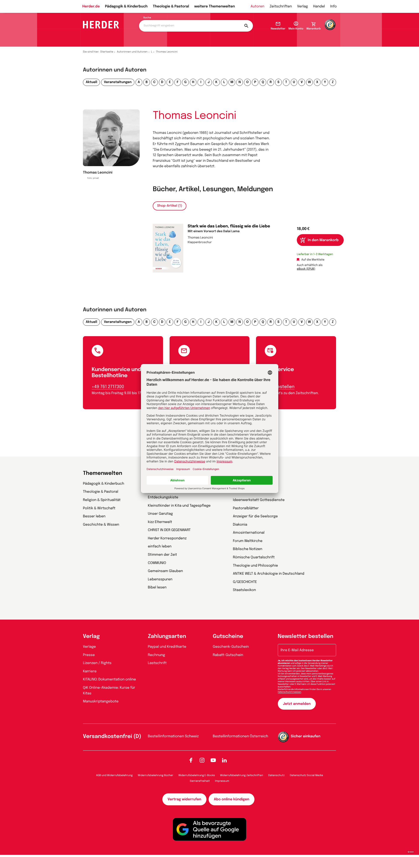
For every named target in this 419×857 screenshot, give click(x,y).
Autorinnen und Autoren (132, 52)
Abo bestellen (279, 387)
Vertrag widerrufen (184, 799)
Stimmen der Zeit (162, 555)
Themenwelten (102, 473)
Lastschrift (157, 663)
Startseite (106, 52)
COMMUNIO (157, 563)
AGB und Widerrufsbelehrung (114, 775)
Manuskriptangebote (100, 701)
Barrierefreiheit (200, 781)
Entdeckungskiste (163, 497)
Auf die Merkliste (313, 260)
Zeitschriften (281, 6)
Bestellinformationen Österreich (240, 736)
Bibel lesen (157, 587)
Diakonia (240, 524)
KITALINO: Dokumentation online (109, 679)
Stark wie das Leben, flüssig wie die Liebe (229, 226)
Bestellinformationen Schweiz (173, 736)
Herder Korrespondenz (167, 538)
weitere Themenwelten (214, 6)
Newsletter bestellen (305, 636)
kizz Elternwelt (160, 522)
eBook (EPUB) (306, 269)
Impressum (222, 781)
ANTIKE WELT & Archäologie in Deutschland (268, 574)
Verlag (302, 6)
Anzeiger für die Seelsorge (255, 516)
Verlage (89, 647)
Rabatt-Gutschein (228, 655)
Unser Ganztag (160, 514)
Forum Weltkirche (247, 541)
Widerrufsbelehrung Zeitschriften (241, 775)
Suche (147, 18)
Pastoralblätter (246, 508)
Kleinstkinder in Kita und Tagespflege (179, 506)
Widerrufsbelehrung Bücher (155, 775)
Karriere (89, 671)
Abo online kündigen (231, 799)
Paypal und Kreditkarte (167, 647)
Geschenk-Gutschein (231, 647)
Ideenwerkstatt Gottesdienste (259, 500)
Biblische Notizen (247, 549)
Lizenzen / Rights (97, 663)
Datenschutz (276, 775)
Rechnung (156, 655)
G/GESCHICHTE (245, 582)
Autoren (257, 6)
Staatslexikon (244, 590)
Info (333, 6)
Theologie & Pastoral (171, 6)
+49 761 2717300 (108, 387)
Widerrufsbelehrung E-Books (196, 775)
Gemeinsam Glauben (165, 571)
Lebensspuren (160, 579)
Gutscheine (228, 636)
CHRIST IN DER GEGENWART (169, 530)
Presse (89, 655)
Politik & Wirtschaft (99, 508)
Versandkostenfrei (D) (112, 736)
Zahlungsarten (167, 636)
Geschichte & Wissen (101, 524)
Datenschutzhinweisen (289, 692)
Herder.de (91, 6)
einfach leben (160, 546)
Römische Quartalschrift (254, 557)
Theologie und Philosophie (255, 565)
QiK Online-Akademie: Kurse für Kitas (109, 690)
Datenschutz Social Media (306, 775)
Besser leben (94, 516)
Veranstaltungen (118, 82)
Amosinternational (248, 533)
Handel (319, 6)
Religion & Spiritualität (102, 500)
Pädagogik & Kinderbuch (126, 6)
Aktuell (91, 82)
